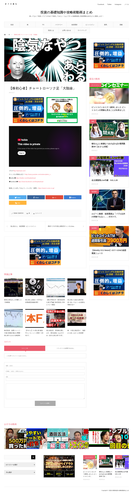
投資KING (20, 213)
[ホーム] (5, 34)
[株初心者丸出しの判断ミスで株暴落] (13, 287)
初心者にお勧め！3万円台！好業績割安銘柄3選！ (34, 301)
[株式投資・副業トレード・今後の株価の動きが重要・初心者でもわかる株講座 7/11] (13, 318)
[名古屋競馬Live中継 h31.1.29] (122, 462)
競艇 (121, 24)
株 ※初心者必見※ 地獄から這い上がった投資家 (76, 332)
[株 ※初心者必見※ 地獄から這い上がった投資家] (76, 318)
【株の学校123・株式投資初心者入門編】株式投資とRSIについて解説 (55, 302)
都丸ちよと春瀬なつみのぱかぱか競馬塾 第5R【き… (105, 474)
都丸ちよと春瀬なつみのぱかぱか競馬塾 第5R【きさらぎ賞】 (108, 145)
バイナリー (58, 24)
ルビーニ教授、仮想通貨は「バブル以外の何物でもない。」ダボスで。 (108, 215)
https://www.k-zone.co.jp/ (46, 188)
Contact (13, 3)
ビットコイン (90, 24)
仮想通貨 (74, 24)
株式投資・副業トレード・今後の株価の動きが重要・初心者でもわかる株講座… (13, 333)
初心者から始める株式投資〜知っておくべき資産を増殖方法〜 (76, 302)
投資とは (51, 30)
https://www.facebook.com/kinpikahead (30, 181)
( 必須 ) (9, 365)
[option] (14, 438)
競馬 (105, 24)
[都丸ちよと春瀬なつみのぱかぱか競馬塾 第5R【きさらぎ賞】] (106, 462)
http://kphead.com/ (19, 171)
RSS (16, 3)
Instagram (118, 4)
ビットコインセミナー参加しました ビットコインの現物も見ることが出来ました (109, 108)
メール (126, 4)
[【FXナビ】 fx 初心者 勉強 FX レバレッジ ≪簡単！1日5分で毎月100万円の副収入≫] (34, 318)
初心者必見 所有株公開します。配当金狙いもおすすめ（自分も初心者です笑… (55, 333)
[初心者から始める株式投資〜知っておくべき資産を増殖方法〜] (76, 287)
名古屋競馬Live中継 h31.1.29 (105, 180)
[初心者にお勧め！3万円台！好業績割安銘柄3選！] (34, 287)
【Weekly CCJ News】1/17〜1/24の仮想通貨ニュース (109, 251)
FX (43, 24)
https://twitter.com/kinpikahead (26, 178)
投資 (12, 24)
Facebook (101, 4)
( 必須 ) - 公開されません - (15, 371)
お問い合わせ (66, 30)
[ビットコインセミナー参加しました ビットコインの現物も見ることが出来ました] (90, 462)
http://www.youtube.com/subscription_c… (38, 174)
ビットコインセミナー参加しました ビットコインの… (90, 474)
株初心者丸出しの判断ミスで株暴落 (13, 301)
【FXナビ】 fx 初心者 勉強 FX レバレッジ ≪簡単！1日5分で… (34, 333)
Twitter (109, 4)
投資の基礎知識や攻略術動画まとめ (67, 12)
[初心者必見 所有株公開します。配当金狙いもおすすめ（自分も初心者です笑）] (55, 318)
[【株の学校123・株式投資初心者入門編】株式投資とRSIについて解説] (55, 287)
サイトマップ (82, 30)
